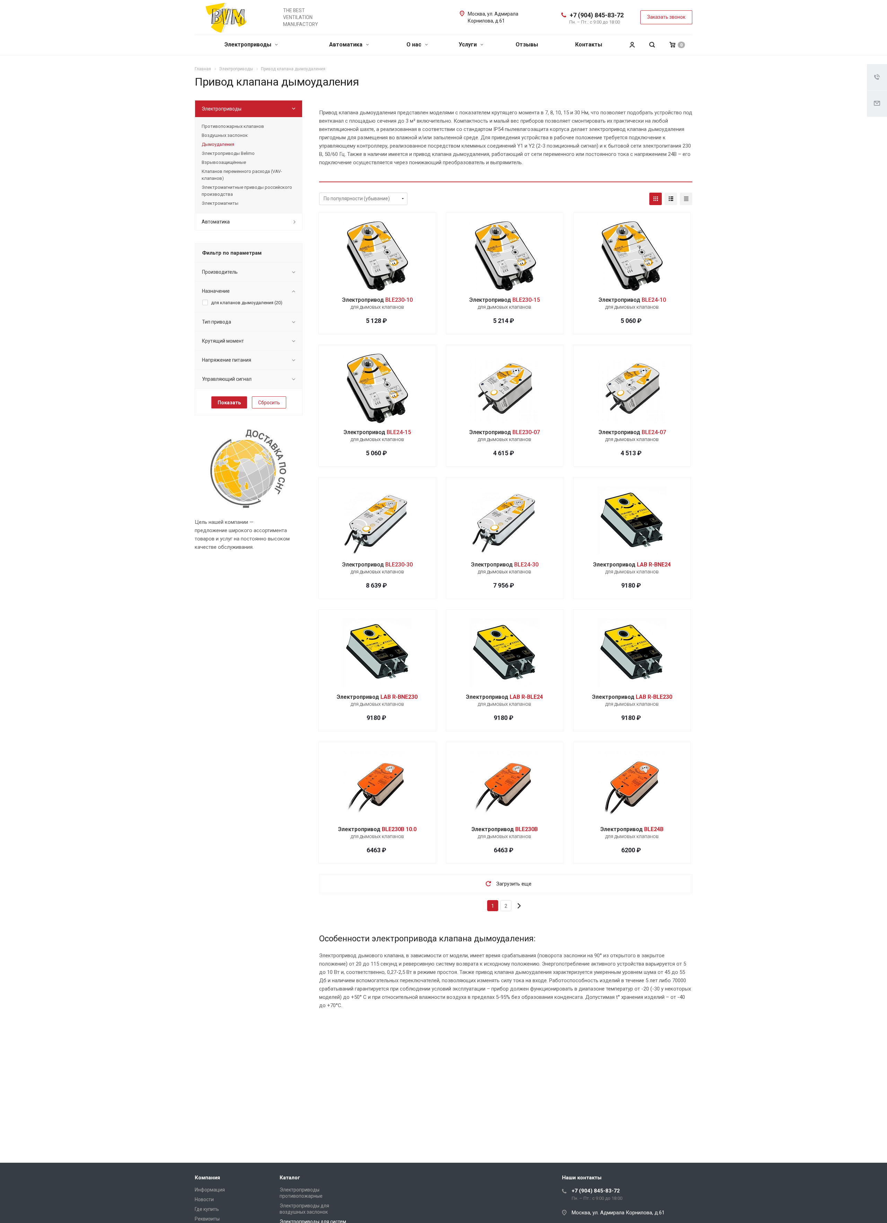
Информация (210, 1190)
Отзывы (527, 44)
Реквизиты (207, 1219)
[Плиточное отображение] (655, 199)
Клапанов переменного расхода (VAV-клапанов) (242, 175)
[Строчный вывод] (671, 199)
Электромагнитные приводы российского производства (247, 191)
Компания (207, 1177)
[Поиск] (652, 45)
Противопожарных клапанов (233, 126)
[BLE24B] (632, 785)
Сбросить (269, 402)
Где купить (207, 1209)
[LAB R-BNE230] (377, 653)
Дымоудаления (218, 144)
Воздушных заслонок (225, 135)
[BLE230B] (504, 785)
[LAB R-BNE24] (632, 520)
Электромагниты (220, 203)
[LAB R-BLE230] (632, 653)
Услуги (468, 44)
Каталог (290, 1177)
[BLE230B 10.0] (377, 785)
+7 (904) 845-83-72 (597, 15)
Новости (204, 1199)
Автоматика (346, 44)
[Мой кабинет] (632, 45)
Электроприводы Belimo (228, 153)
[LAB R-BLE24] (504, 653)
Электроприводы (249, 44)
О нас (414, 44)
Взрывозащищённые (224, 162)
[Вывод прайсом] (686, 199)
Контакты (588, 44)
